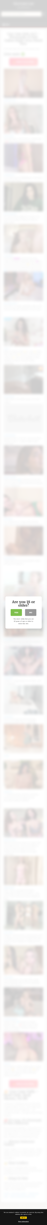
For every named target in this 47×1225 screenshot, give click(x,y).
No (30, 612)
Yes (16, 612)
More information (23, 1222)
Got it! (23, 1218)
